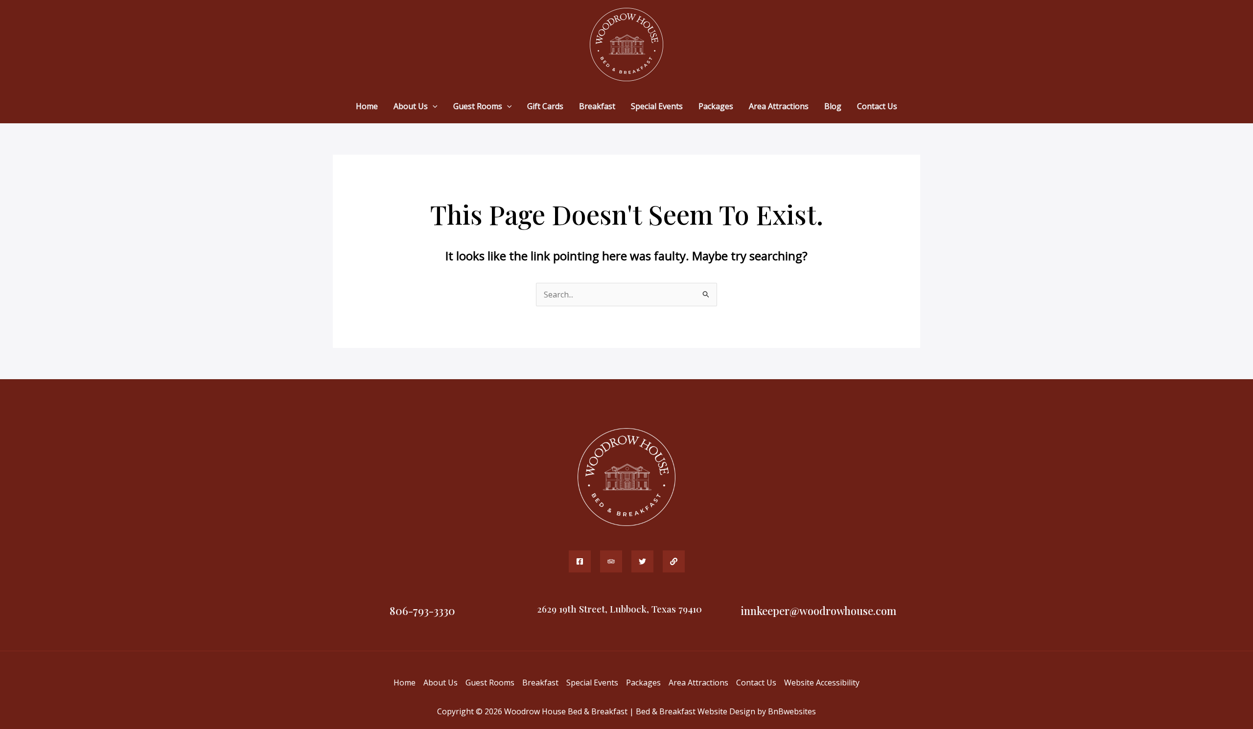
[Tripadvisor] (611, 561)
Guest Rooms (489, 682)
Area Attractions (698, 682)
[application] (433, 106)
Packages (643, 682)
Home (405, 682)
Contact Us (756, 682)
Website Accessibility (821, 682)
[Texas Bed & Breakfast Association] (674, 561)
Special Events (592, 682)
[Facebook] (580, 561)
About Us (440, 682)
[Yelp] (642, 561)
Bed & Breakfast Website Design (695, 711)
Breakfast (540, 682)
